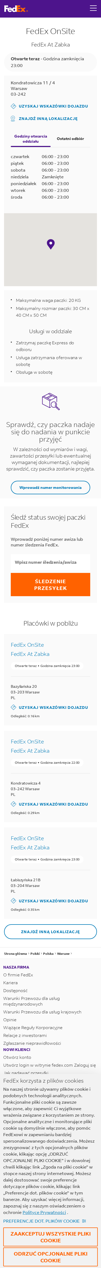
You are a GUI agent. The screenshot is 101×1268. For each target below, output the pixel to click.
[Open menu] (93, 8)
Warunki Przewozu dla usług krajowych (42, 1012)
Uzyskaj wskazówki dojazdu (49, 106)
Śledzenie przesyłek (50, 584)
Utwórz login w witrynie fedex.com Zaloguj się (49, 1065)
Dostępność (15, 990)
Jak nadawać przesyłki (25, 1073)
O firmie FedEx (18, 974)
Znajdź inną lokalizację (48, 118)
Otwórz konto (17, 1057)
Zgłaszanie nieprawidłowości (32, 1043)
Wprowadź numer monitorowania (50, 487)
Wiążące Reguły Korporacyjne (32, 1027)
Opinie (9, 1019)
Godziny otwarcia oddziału (30, 139)
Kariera (10, 982)
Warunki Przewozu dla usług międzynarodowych (31, 1001)
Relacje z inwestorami (25, 1035)
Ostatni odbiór (70, 138)
